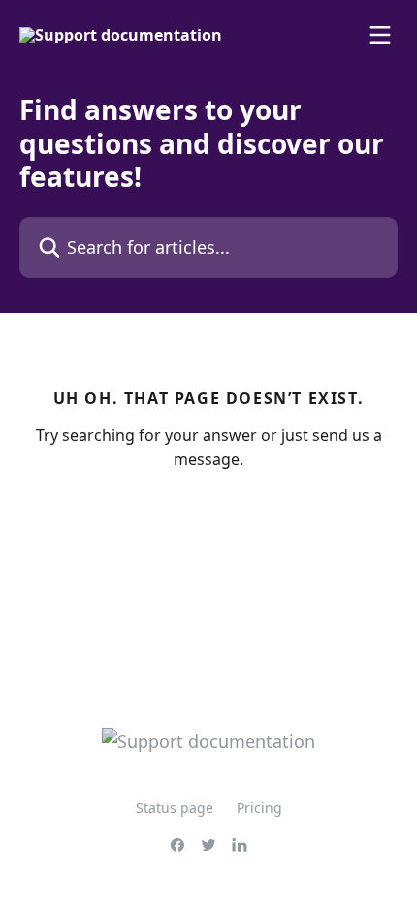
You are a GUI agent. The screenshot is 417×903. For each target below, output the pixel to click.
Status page (174, 807)
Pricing (259, 807)
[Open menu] (380, 35)
